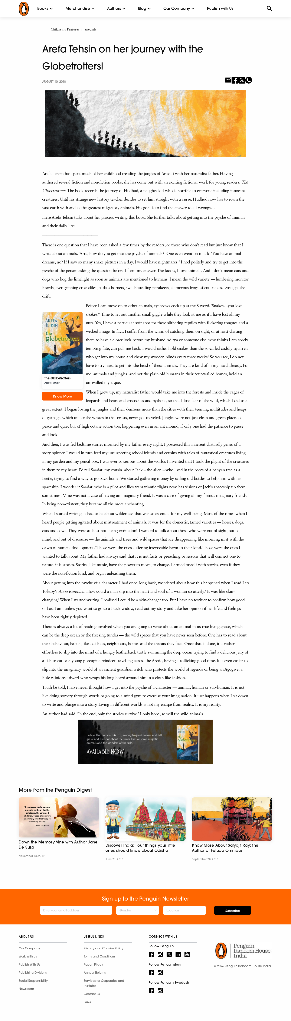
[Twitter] (241, 80)
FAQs (87, 1002)
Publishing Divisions (33, 973)
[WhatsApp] (248, 80)
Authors (114, 8)
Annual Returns (95, 973)
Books (42, 8)
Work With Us (28, 956)
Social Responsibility (33, 981)
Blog (142, 8)
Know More (62, 396)
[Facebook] (235, 80)
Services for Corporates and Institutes (104, 983)
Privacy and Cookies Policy (103, 948)
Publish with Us (220, 8)
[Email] (228, 80)
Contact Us (92, 994)
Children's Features (65, 29)
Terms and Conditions (99, 956)
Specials (91, 29)
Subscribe (232, 911)
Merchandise (77, 8)
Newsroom (26, 989)
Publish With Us (29, 964)
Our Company (176, 8)
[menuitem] (43, 8)
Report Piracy (93, 964)
